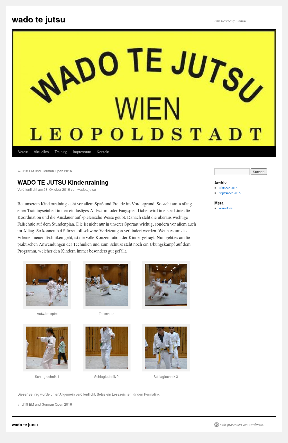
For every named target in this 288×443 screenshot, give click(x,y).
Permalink (151, 394)
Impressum (82, 151)
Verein (23, 151)
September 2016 (229, 192)
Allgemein (67, 394)
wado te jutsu (38, 19)
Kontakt (103, 151)
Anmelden (226, 208)
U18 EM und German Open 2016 (44, 170)
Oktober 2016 (228, 187)
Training (61, 151)
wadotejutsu (86, 189)
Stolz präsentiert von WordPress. (242, 424)
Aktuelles (41, 151)
